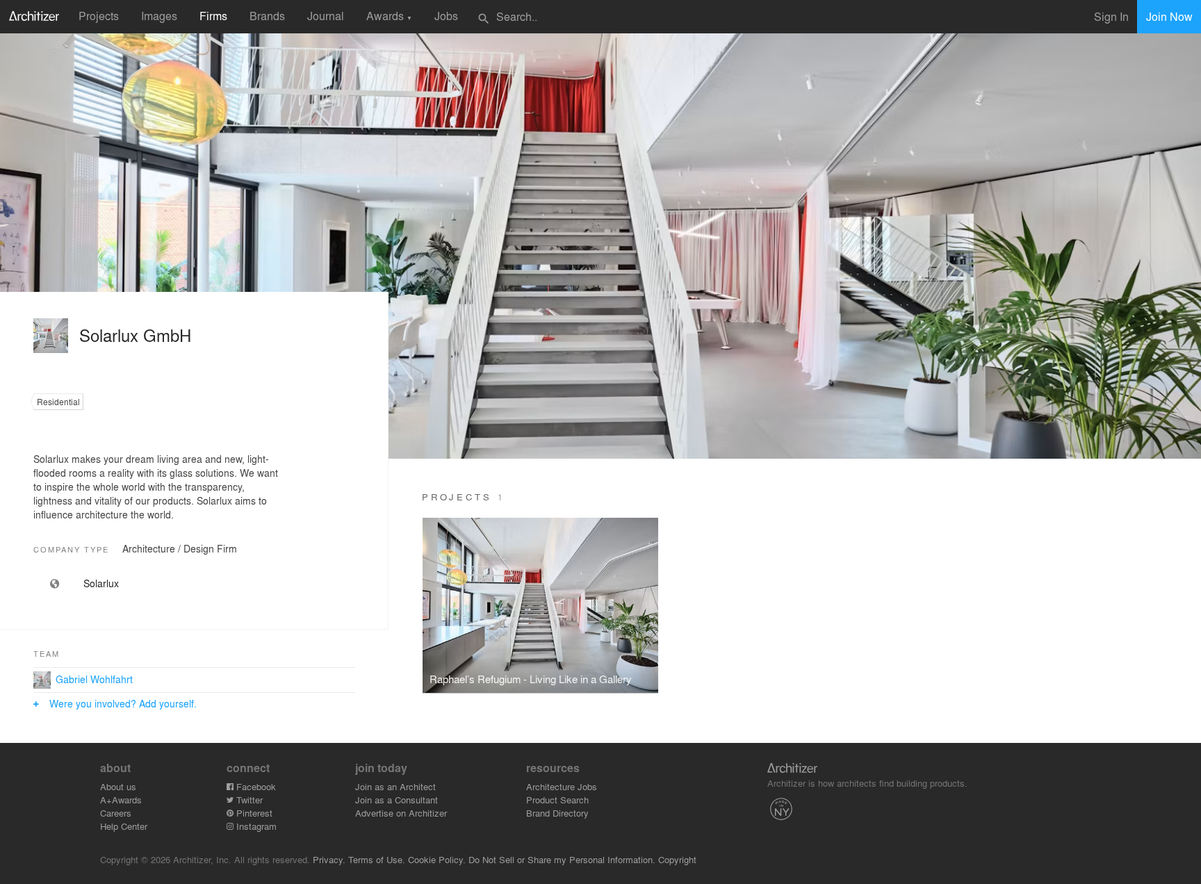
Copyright (677, 859)
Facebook (255, 786)
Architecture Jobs (561, 786)
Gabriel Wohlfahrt (94, 679)
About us (118, 786)
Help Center (123, 826)
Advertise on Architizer (401, 812)
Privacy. (329, 859)
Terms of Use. (376, 859)
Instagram (255, 826)
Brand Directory (557, 812)
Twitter (248, 799)
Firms (213, 16)
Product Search (557, 799)
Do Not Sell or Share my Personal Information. (561, 859)
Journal (325, 16)
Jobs (446, 16)
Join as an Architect (395, 786)
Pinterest (253, 812)
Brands (267, 16)
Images (159, 16)
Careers (115, 812)
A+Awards (121, 799)
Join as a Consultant (396, 799)
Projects (99, 16)
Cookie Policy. (437, 859)
